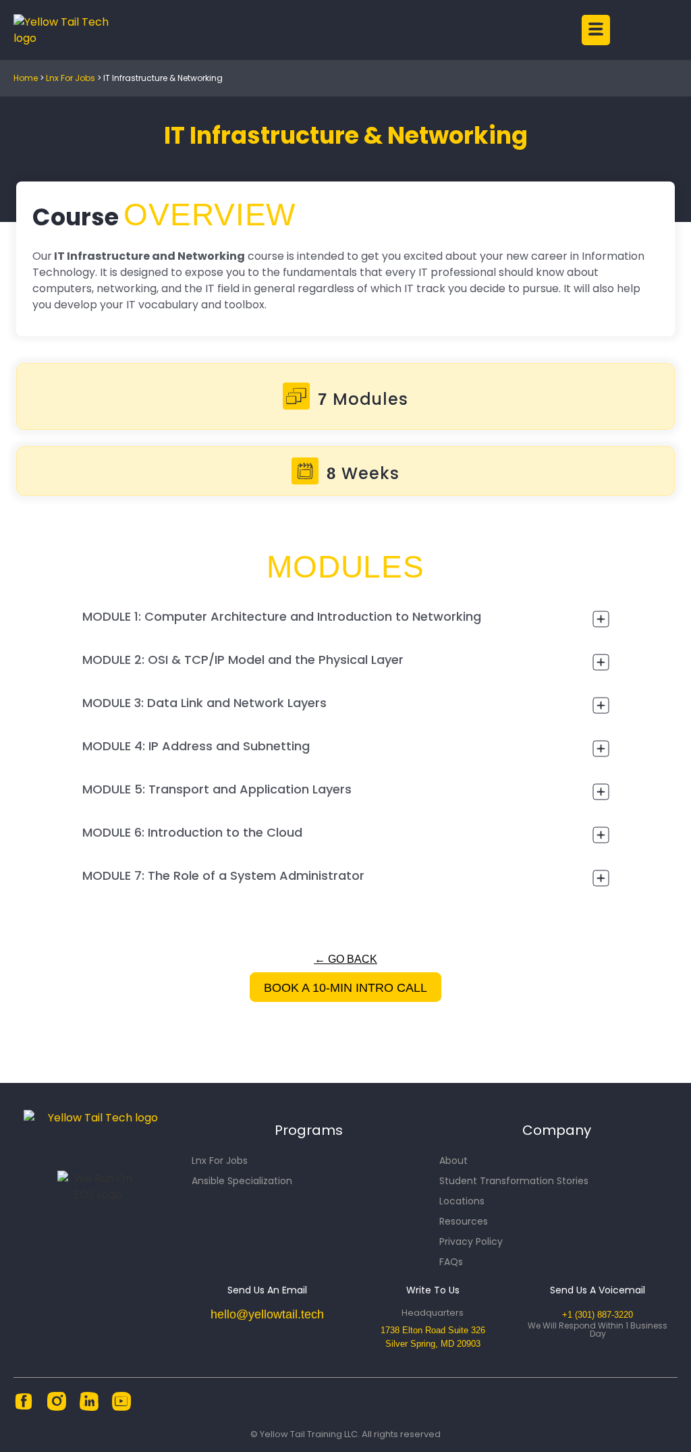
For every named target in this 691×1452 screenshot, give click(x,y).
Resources (463, 1221)
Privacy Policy (471, 1241)
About (453, 1160)
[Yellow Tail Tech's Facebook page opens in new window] (23, 1408)
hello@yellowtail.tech (267, 1314)
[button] (378, 30)
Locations (462, 1201)
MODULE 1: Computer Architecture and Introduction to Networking (281, 616)
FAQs (451, 1261)
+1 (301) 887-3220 (597, 1315)
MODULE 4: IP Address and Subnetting (196, 745)
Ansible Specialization (242, 1181)
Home (25, 78)
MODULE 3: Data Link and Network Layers (204, 702)
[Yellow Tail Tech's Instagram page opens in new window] (56, 1408)
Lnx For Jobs (70, 78)
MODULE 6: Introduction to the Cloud (192, 832)
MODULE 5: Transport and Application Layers (217, 789)
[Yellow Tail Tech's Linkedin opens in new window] (89, 1408)
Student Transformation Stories (513, 1181)
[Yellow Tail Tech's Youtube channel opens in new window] (121, 1408)
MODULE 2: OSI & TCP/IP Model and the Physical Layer (243, 659)
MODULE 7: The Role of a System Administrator (223, 875)
